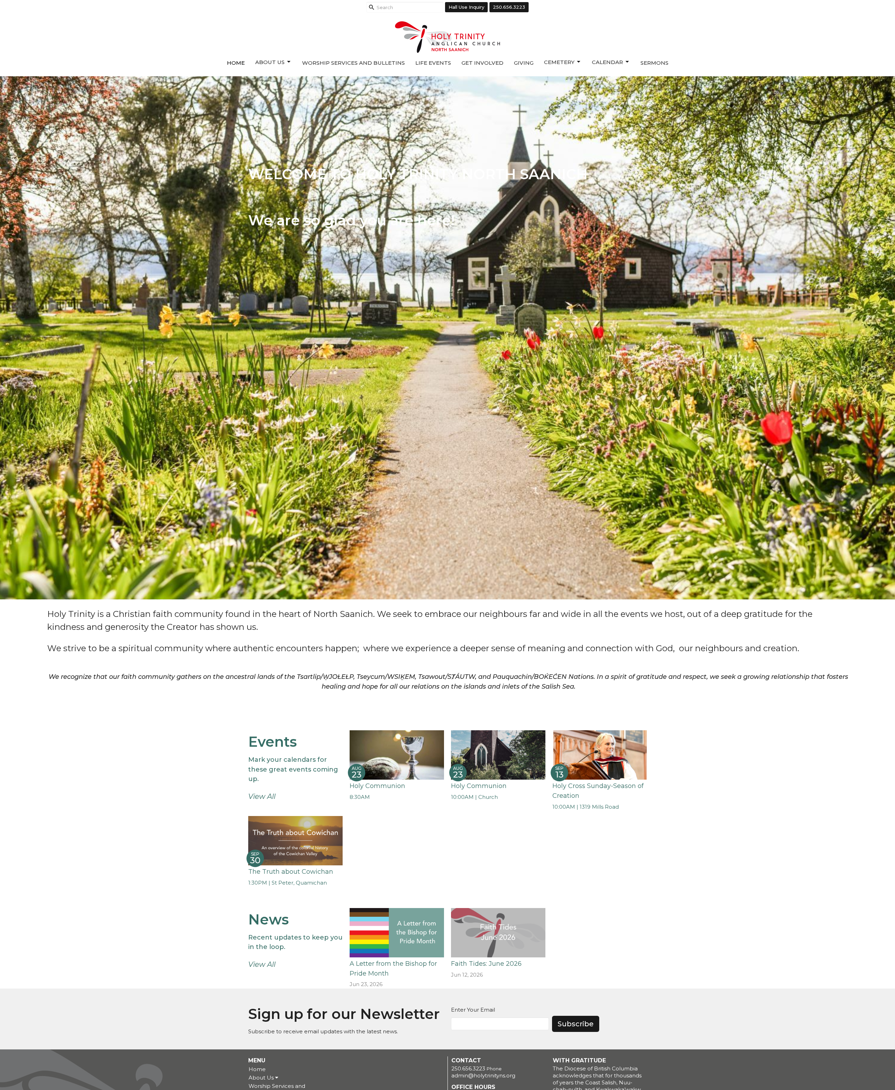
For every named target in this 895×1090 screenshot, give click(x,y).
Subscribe (576, 1024)
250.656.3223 (509, 7)
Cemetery (559, 62)
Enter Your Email (473, 1009)
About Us (270, 62)
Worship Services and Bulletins (353, 62)
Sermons (654, 62)
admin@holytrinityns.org (483, 1075)
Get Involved (482, 62)
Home (236, 62)
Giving (524, 62)
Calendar (607, 62)
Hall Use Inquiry (466, 7)
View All (261, 796)
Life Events (433, 62)
